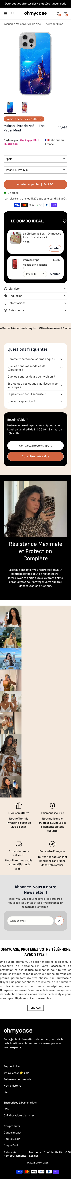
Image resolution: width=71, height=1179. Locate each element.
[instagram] (13, 1055)
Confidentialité (53, 1152)
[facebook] (6, 1055)
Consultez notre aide (35, 456)
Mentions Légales (35, 1154)
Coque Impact (12, 1132)
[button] (10, 107)
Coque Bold (11, 1145)
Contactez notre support (35, 445)
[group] (10, 616)
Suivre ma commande (17, 1079)
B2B (6, 1109)
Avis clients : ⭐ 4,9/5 (17, 1073)
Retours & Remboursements (15, 1154)
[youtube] (27, 1055)
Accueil (8, 24)
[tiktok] (20, 1055)
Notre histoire (12, 1085)
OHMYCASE (42, 1162)
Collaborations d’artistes (19, 1115)
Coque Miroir (12, 1139)
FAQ (6, 1092)
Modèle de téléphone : (35, 266)
